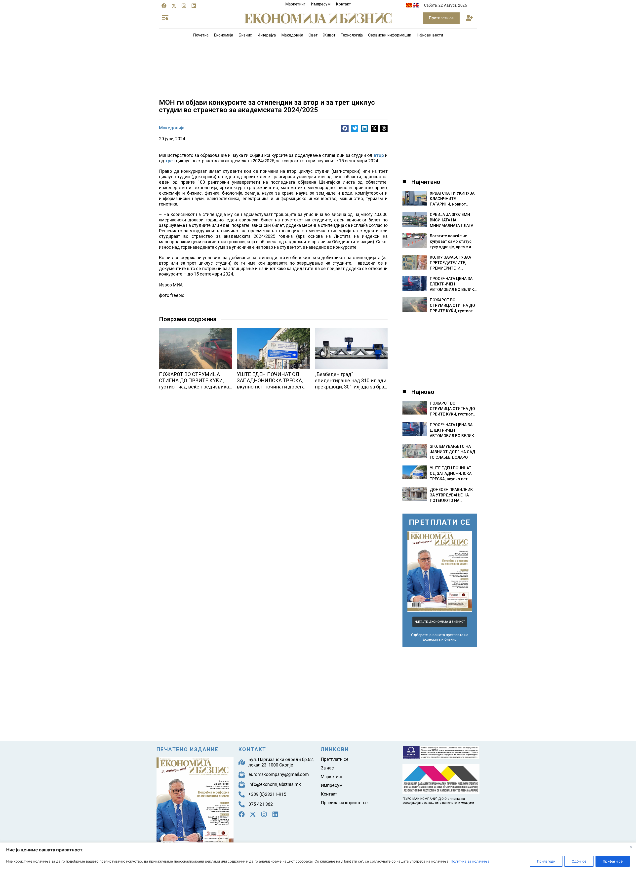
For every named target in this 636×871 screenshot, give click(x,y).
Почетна (200, 35)
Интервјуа (266, 35)
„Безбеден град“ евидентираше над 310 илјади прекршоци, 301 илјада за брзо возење (351, 383)
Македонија (292, 35)
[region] (318, 856)
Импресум (320, 4)
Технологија (352, 35)
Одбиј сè (579, 861)
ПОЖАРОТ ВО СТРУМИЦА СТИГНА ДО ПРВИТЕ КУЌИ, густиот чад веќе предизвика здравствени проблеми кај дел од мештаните (194, 386)
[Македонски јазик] (409, 6)
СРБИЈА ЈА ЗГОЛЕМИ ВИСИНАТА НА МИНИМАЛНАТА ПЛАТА (451, 220)
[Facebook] (163, 5)
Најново (422, 391)
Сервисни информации (389, 35)
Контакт (343, 4)
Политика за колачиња (470, 861)
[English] (416, 6)
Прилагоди (546, 861)
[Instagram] (183, 5)
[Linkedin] (193, 5)
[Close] (631, 847)
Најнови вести (430, 35)
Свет (313, 35)
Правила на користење (344, 802)
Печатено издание (187, 749)
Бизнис (245, 35)
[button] (469, 18)
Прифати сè (613, 861)
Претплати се (335, 759)
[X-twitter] (173, 5)
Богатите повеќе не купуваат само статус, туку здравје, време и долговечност (451, 242)
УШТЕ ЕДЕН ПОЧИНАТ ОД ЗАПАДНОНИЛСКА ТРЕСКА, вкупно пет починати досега (271, 380)
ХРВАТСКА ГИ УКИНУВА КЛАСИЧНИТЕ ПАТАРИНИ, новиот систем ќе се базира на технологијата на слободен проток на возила (452, 199)
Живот (329, 35)
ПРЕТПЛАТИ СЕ (440, 522)
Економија (223, 35)
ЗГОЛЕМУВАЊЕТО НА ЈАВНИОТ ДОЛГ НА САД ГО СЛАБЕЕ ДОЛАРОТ (452, 452)
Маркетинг (295, 4)
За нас (327, 767)
